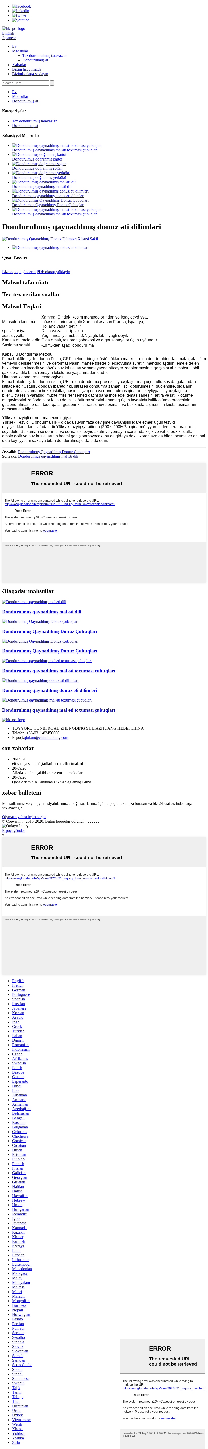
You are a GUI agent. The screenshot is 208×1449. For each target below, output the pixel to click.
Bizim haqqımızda (26, 69)
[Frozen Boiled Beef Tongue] (34, 602)
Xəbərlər (19, 64)
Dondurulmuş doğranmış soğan (37, 168)
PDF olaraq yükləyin (53, 271)
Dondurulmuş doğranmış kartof (37, 159)
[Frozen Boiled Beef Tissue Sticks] (47, 661)
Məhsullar (20, 51)
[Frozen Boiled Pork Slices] (40, 680)
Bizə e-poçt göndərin (19, 271)
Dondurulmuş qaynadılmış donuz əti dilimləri (48, 196)
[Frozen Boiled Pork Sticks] (40, 621)
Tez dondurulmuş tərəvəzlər (44, 55)
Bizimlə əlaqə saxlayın (30, 74)
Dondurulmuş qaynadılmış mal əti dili (42, 186)
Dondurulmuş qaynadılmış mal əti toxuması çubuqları (55, 150)
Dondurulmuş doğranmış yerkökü (39, 177)
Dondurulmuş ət (35, 60)
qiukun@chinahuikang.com (46, 737)
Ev (14, 46)
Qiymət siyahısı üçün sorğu (24, 817)
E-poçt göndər (13, 830)
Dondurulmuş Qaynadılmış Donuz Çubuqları (48, 205)
